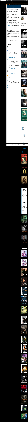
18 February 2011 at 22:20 (12, 78)
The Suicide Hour (10, 7)
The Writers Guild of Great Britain (24, 208)
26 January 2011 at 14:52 (12, 68)
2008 (22, 151)
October (23, 136)
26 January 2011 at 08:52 (12, 57)
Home (13, 87)
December (24, 134)
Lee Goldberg (10, 49)
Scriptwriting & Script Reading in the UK (24, 204)
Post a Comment (8, 85)
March (23, 142)
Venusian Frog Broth (24, 210)
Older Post (18, 87)
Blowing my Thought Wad (24, 195)
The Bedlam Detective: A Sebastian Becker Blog (24, 207)
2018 (22, 127)
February (24, 143)
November (24, 135)
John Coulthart (24, 202)
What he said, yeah (24, 147)
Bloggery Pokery (24, 194)
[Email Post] (18, 40)
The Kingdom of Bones (9, 25)
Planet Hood (24, 203)
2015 (22, 130)
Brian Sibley (24, 196)
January (23, 144)
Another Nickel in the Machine (24, 190)
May (23, 140)
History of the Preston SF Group (24, 201)
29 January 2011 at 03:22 (12, 73)
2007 (22, 152)
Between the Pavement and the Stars (24, 193)
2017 (22, 128)
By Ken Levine (24, 197)
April (23, 141)
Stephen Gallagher (10, 58)
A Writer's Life (24, 189)
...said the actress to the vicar (24, 188)
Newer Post (8, 87)
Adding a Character (24, 148)
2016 (22, 129)
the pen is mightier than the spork (24, 212)
